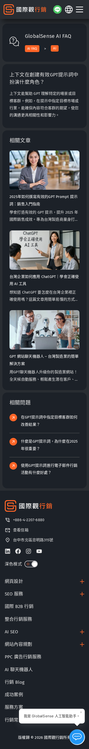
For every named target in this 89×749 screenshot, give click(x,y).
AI (54, 48)
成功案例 (14, 694)
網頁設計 (14, 581)
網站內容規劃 (18, 644)
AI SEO (11, 631)
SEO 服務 (14, 594)
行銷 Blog (14, 682)
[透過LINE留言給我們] (57, 9)
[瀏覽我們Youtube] (39, 551)
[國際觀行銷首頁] (25, 9)
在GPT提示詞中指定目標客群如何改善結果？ (49, 421)
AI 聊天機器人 (19, 669)
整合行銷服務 (18, 619)
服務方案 (14, 707)
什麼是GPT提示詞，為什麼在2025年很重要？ (49, 445)
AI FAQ (32, 49)
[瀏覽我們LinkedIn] (7, 551)
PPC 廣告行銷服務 (23, 657)
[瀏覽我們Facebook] (18, 551)
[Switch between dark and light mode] (31, 564)
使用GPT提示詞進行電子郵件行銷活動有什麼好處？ (49, 469)
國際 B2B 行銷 (19, 606)
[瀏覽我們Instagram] (28, 551)
